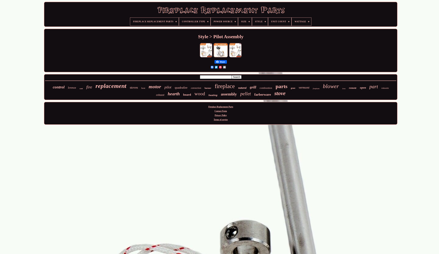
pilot (167, 87)
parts (281, 86)
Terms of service (221, 119)
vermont (304, 87)
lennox (72, 87)
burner (208, 88)
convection (196, 88)
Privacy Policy (221, 115)
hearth (174, 93)
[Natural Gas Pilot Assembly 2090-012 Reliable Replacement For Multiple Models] (206, 57)
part (373, 86)
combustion (266, 88)
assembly (229, 94)
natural (242, 87)
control (58, 87)
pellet (245, 93)
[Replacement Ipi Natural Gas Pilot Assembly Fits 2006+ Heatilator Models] (235, 57)
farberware (262, 94)
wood (199, 93)
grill (253, 87)
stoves (134, 87)
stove (280, 93)
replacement (111, 86)
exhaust (160, 94)
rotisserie (385, 88)
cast (81, 88)
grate (293, 88)
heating (213, 95)
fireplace (225, 86)
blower (331, 86)
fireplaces (316, 88)
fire (89, 87)
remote (353, 88)
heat (143, 88)
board (187, 94)
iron (344, 88)
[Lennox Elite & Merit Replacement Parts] (220, 57)
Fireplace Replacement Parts (220, 107)
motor (155, 86)
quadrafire (181, 87)
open (363, 87)
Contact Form (221, 111)
